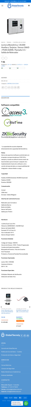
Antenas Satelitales (7, 375)
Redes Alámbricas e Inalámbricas (11, 372)
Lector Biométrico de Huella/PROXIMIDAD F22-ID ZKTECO (7, 312)
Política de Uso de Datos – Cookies (11, 351)
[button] (2, 5)
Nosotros (15, 400)
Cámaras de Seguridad (7, 368)
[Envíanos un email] (27, 335)
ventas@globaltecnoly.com (14, 389)
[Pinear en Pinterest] (15, 87)
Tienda (9, 42)
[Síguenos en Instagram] (24, 335)
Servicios (21, 400)
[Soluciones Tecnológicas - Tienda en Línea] (15, 6)
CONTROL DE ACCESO (19, 42)
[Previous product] (6, 58)
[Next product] (2, 58)
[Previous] (1, 310)
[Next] (30, 310)
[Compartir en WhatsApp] (2, 87)
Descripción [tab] (5, 98)
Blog (26, 400)
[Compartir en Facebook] (6, 87)
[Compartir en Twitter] (9, 87)
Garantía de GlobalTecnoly (9, 348)
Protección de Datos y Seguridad (10, 355)
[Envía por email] (12, 87)
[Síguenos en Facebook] (21, 335)
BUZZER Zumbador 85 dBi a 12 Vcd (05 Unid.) (22, 311)
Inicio (3, 42)
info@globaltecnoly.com (14, 391)
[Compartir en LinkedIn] (18, 87)
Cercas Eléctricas (6, 365)
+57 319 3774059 (12, 387)
